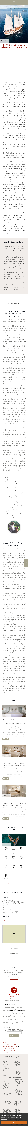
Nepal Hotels (16, 1066)
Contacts (5, 1053)
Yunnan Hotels (6, 1082)
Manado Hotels (6, 1092)
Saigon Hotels (17, 1098)
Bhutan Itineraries (6, 1101)
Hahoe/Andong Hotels (18, 1092)
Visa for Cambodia (18, 1102)
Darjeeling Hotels (6, 1083)
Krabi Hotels (16, 1088)
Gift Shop (5, 1061)
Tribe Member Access (10, 1046)
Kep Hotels (5, 1078)
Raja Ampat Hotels (7, 1093)
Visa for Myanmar (18, 1111)
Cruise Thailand (6, 1074)
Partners (5, 1060)
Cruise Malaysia (6, 1070)
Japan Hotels (17, 1062)
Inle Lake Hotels (17, 1090)
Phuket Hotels (17, 1089)
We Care (14, 1051)
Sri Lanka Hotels (17, 1070)
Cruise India (5, 1066)
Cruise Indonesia (6, 1067)
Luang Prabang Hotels (18, 1081)
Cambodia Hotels (17, 1057)
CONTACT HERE (7, 921)
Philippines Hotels (18, 1067)
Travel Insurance (14, 953)
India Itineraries (6, 1105)
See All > (8, 883)
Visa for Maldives (17, 1110)
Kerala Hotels (5, 1085)
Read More (5, 738)
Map (4, 1062)
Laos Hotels (16, 1063)
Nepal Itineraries (6, 1112)
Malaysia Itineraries (7, 1110)
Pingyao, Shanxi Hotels (7, 1081)
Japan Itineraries (6, 1108)
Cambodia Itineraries (7, 1102)
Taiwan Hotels (17, 1071)
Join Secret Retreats (10, 1044)
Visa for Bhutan (17, 1101)
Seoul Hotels (16, 1093)
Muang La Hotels (17, 1082)
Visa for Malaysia (17, 1109)
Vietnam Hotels (17, 1074)
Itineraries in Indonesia (14, 303)
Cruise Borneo (6, 1068)
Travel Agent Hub (8, 1049)
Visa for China (17, 1103)
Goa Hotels (5, 1084)
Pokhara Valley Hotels (18, 1091)
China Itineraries (6, 1103)
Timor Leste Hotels (18, 1073)
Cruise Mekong (6, 1069)
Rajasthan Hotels (6, 1087)
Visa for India (17, 1104)
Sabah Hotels (17, 1084)
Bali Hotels (5, 1088)
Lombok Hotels (6, 1091)
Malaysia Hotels (17, 1064)
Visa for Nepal (17, 1112)
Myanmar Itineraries (7, 1111)
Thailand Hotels (17, 1072)
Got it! (14, 1122)
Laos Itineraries (6, 1109)
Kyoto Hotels (5, 1094)
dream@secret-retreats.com (17, 978)
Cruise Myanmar (6, 1073)
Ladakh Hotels (6, 1086)
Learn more (4, 1119)
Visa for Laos (16, 1108)
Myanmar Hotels (17, 1065)
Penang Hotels (17, 1083)
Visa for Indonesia (14, 948)
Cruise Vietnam (6, 1075)
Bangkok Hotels (17, 1085)
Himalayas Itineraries (7, 1104)
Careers (5, 1051)
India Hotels (16, 1060)
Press (4, 1042)
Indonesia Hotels (17, 1061)
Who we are (5, 1057)
